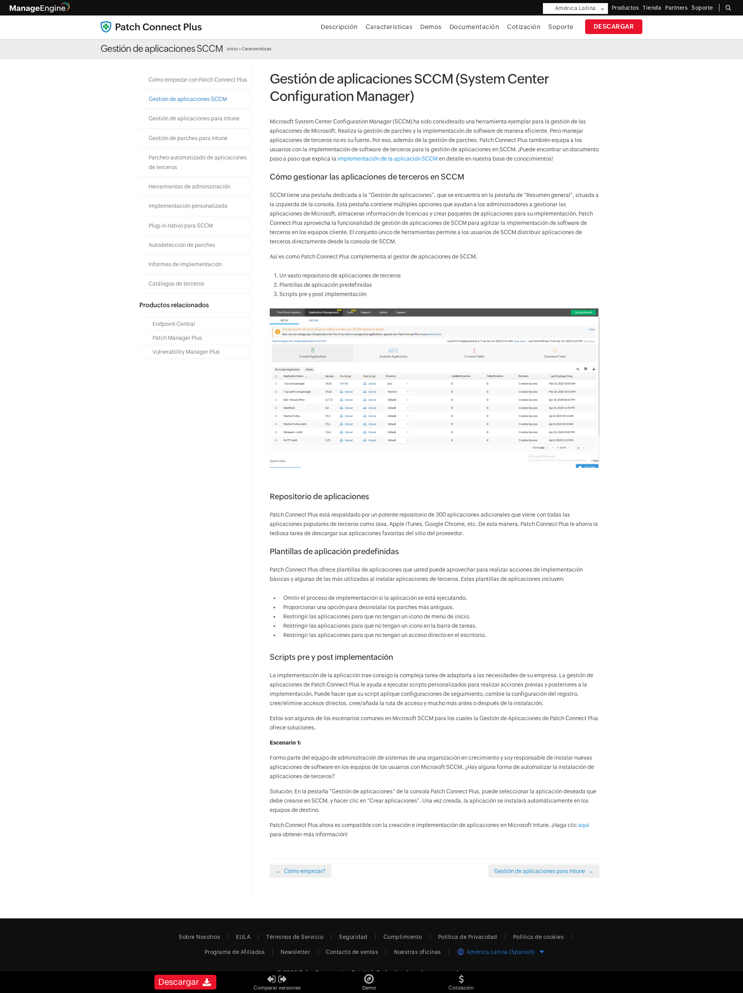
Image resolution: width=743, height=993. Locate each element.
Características (389, 27)
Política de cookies (538, 937)
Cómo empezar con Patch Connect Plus (198, 80)
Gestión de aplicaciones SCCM (188, 99)
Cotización (524, 27)
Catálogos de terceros (176, 284)
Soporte (561, 27)
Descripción (339, 27)
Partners (676, 8)
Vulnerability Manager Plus (186, 352)
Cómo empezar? (304, 871)
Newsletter (295, 952)
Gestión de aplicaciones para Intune (194, 118)
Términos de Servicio (294, 937)
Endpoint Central (173, 324)
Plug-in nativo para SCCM (181, 226)
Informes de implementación (185, 264)
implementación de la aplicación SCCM (387, 159)
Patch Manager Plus (177, 338)
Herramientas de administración (189, 186)
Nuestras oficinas (417, 952)
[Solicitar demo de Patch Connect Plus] (369, 976)
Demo (369, 988)
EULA (243, 937)
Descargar (614, 26)
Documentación (475, 27)
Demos (431, 27)
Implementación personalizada (188, 206)
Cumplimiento (402, 937)
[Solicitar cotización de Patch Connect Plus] (461, 976)
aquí (583, 825)
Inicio (232, 48)
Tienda (652, 8)
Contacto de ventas (352, 952)
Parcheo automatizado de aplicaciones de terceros (198, 162)
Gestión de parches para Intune (188, 138)
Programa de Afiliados (235, 952)
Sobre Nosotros (199, 937)
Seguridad (353, 937)
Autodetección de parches (182, 245)
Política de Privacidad (467, 937)
